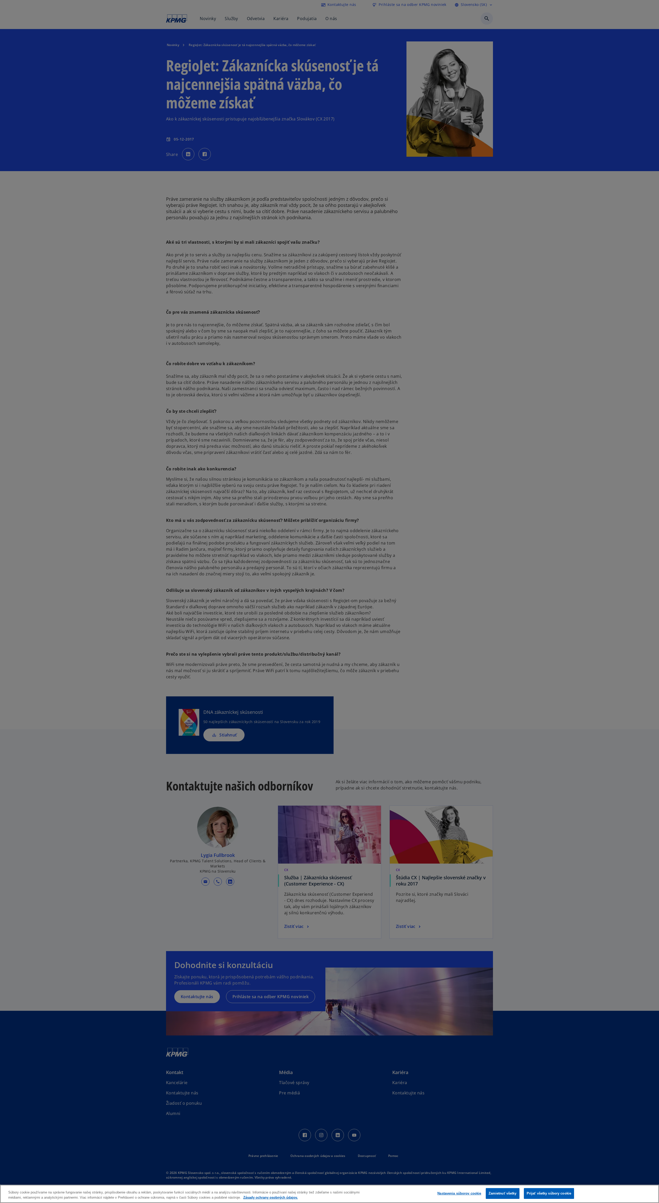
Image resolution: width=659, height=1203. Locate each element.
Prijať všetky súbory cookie (549, 1193)
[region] (329, 1194)
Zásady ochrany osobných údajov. (270, 1197)
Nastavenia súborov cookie (459, 1193)
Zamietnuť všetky (503, 1193)
